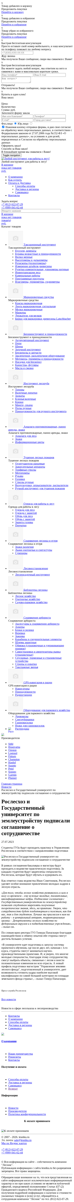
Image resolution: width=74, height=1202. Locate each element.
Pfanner (12, 777)
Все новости (8, 999)
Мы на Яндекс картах (14, 1143)
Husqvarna (14, 747)
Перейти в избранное (14, 24)
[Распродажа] (2, 734)
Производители (17, 1111)
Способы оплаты (25, 186)
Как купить (15, 179)
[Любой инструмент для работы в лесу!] (25, 158)
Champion (14, 759)
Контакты (14, 195)
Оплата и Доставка (19, 183)
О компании (15, 176)
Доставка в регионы (27, 189)
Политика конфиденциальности (27, 1114)
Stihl (10, 743)
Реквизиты (14, 1056)
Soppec (12, 771)
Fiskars (12, 756)
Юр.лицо (23, 123)
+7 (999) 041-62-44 (12, 207)
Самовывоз (21, 192)
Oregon (12, 750)
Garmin (12, 774)
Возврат (13, 1088)
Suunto (12, 765)
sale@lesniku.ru (22, 1140)
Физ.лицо (7, 123)
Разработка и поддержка (51, 1171)
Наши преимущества (20, 1053)
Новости (13, 1108)
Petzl (11, 768)
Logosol (12, 753)
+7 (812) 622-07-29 (12, 204)
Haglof (12, 762)
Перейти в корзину (12, 12)
